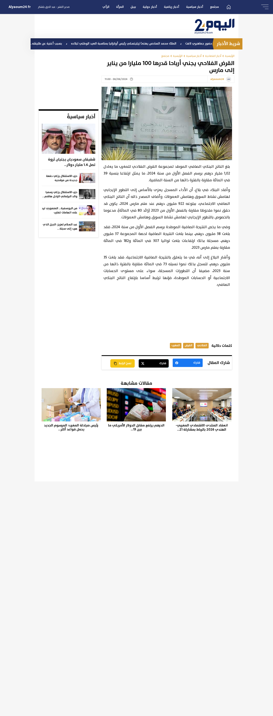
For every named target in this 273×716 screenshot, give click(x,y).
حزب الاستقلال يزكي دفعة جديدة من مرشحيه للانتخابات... (61, 178)
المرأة (120, 6)
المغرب (175, 345)
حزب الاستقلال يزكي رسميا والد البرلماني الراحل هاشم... (59, 194)
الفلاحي (202, 345)
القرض (188, 345)
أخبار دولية (150, 6)
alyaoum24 (217, 79)
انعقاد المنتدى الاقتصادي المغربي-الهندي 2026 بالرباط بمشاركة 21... (202, 427)
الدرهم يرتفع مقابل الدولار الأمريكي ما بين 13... (136, 427)
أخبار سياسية (194, 6)
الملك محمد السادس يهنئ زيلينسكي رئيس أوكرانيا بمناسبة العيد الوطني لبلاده (141, 43)
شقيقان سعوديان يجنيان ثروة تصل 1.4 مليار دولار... (71, 162)
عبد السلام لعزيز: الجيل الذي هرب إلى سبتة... (60, 226)
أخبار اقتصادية (213, 56)
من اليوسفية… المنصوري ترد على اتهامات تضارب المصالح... (59, 210)
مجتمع (214, 6)
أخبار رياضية (171, 6)
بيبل (133, 6)
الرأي (106, 6)
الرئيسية (229, 56)
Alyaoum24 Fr (20, 7)
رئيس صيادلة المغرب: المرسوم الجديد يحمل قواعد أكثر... (71, 427)
